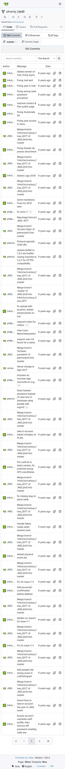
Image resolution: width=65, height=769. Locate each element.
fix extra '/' (22, 211)
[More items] (61, 27)
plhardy (11, 11)
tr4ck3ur (11, 73)
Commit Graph (32, 41)
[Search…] (59, 58)
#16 (32, 581)
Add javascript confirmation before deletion (25, 590)
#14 (32, 645)
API (52, 766)
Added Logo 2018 (26, 175)
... (30, 211)
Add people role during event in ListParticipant (25, 673)
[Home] (6, 4)
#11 (28, 621)
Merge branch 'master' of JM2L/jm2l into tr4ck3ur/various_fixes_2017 (26, 294)
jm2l (21, 11)
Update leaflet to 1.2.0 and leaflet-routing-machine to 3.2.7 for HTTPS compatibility (27, 257)
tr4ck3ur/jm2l (18, 22)
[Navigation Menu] (60, 3)
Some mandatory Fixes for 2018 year (26, 203)
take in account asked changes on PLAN (26, 434)
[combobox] (46, 58)
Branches (34, 35)
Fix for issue (23, 645)
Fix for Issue (23, 581)
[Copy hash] (54, 73)
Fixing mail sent (25, 80)
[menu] (15, 766)
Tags (54, 35)
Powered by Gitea (24, 757)
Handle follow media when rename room (24, 527)
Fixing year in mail (26, 85)
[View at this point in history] (59, 73)
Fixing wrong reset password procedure (26, 94)
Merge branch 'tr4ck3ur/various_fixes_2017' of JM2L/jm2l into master (26, 136)
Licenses (41, 766)
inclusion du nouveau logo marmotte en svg (26, 378)
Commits (13, 35)
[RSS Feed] (5, 17)
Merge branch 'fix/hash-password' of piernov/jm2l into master (25, 354)
